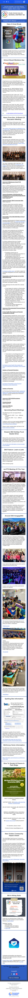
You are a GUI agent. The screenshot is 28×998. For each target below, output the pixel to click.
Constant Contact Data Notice (17, 988)
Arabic (18, 9)
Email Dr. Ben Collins (8, 960)
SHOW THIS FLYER (10, 820)
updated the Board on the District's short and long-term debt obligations (14, 392)
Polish (18, 7)
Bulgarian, (10, 9)
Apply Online (10, 921)
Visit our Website (14, 977)
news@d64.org (15, 967)
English (10, 7)
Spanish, (14, 7)
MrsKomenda (6, 626)
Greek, (14, 9)
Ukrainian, (22, 7)
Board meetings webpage (8, 427)
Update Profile (8, 988)
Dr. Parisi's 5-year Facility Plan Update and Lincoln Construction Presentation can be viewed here (14, 366)
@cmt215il (5, 651)
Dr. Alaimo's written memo (9, 271)
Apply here (7, 928)
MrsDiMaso (5, 694)
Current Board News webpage (10, 424)
